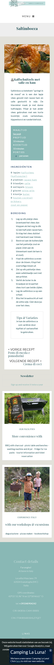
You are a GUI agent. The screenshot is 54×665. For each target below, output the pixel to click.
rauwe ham (30, 179)
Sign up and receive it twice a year (27, 384)
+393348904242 (27, 603)
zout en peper (19, 205)
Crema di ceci (32, 364)
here (18, 661)
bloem (29, 186)
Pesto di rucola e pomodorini (19, 354)
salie (27, 183)
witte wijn (28, 190)
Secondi (17, 133)
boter (26, 194)
